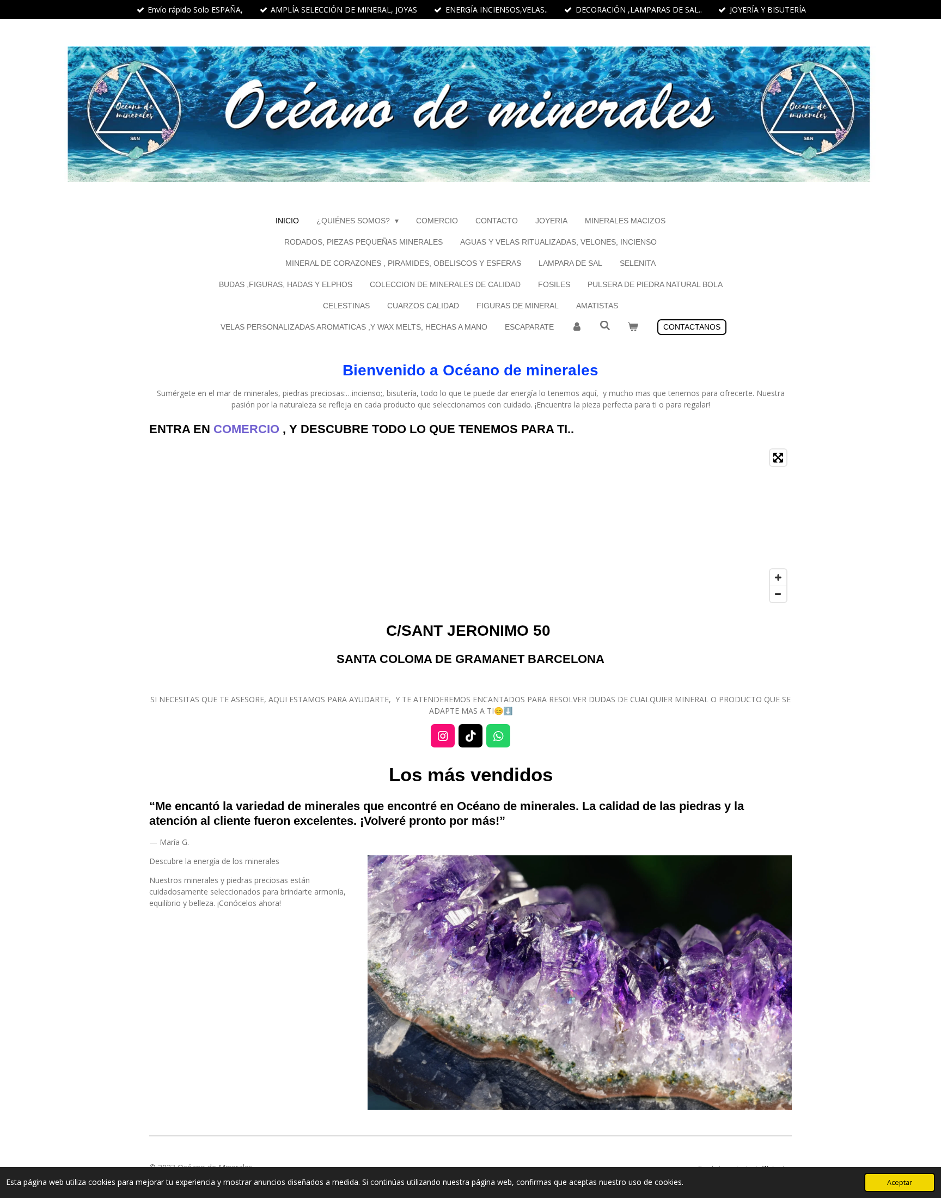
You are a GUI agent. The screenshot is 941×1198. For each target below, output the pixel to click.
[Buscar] (605, 325)
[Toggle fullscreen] (778, 457)
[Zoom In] (778, 577)
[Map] (470, 525)
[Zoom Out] (778, 594)
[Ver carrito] (632, 327)
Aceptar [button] (899, 1182)
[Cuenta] (576, 327)
